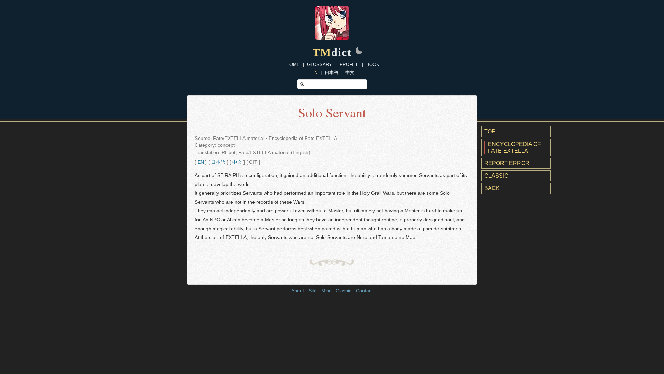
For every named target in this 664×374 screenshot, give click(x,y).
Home (293, 64)
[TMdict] (332, 38)
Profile (349, 64)
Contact (364, 290)
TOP (490, 131)
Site (312, 290)
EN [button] (200, 162)
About (297, 290)
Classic (496, 176)
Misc (326, 290)
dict (332, 52)
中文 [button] (237, 162)
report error (506, 163)
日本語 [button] (218, 162)
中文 (349, 72)
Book (372, 64)
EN (314, 72)
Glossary (319, 64)
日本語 (331, 72)
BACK (492, 188)
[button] (359, 51)
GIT (253, 162)
